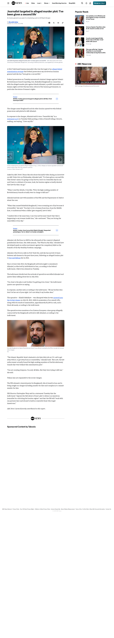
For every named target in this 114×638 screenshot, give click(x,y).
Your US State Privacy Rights (27, 509)
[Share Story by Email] (58, 22)
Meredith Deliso (13, 22)
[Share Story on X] (53, 22)
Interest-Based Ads (55, 509)
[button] (8, 3)
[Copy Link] (62, 22)
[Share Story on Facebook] (49, 22)
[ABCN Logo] (17, 3)
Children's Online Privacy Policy (42, 509)
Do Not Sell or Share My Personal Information (93, 509)
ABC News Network (7, 509)
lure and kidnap (15, 258)
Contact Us (108, 509)
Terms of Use (79, 509)
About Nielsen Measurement (68, 509)
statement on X (12, 119)
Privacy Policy (16, 509)
